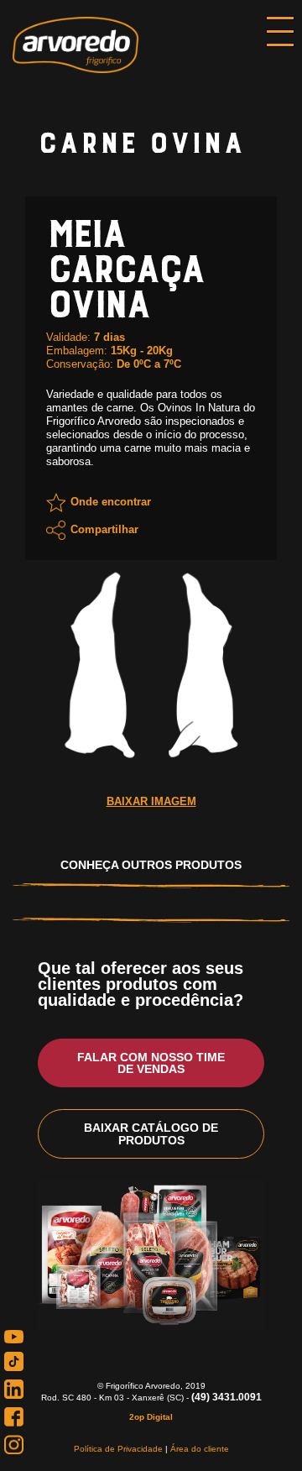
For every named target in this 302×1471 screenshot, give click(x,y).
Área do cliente (199, 1448)
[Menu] (280, 33)
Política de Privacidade (118, 1448)
